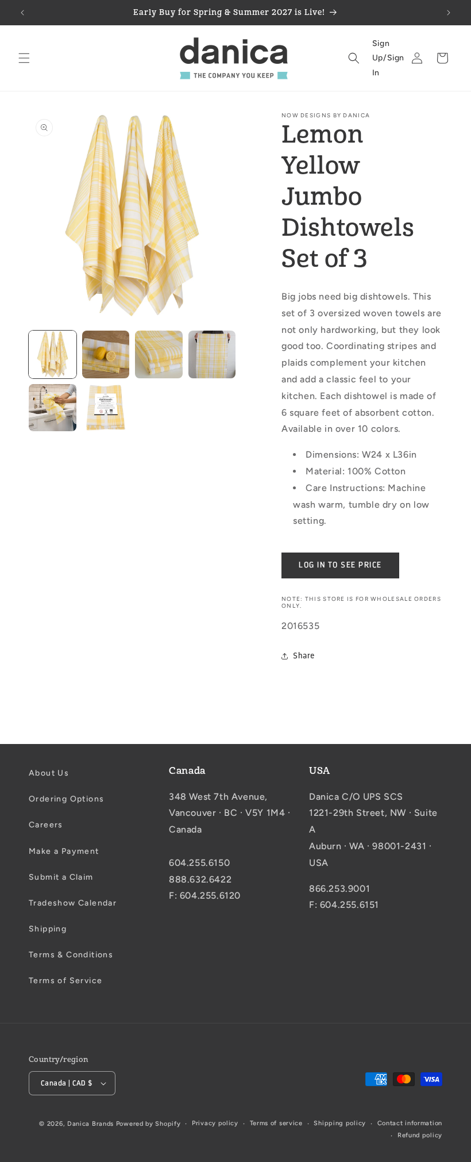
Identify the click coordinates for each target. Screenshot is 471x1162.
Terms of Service (65, 980)
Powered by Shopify (148, 1124)
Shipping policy (340, 1123)
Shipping (48, 929)
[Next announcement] (448, 12)
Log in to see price (340, 565)
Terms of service (276, 1123)
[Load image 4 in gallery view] (212, 354)
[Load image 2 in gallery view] (106, 354)
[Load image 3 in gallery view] (159, 354)
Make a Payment (64, 851)
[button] (24, 58)
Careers (46, 825)
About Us (49, 773)
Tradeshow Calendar (73, 903)
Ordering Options (66, 799)
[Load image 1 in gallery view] (52, 354)
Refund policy (419, 1135)
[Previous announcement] (22, 12)
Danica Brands (90, 1124)
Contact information (409, 1123)
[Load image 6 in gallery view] (106, 408)
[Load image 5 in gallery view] (52, 408)
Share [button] (304, 656)
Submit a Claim (61, 877)
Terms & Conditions (71, 955)
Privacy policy (215, 1123)
